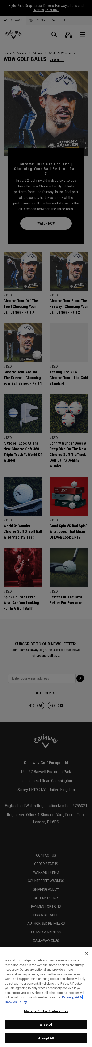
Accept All (46, 1038)
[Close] (86, 953)
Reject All (46, 1024)
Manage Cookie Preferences (46, 1011)
